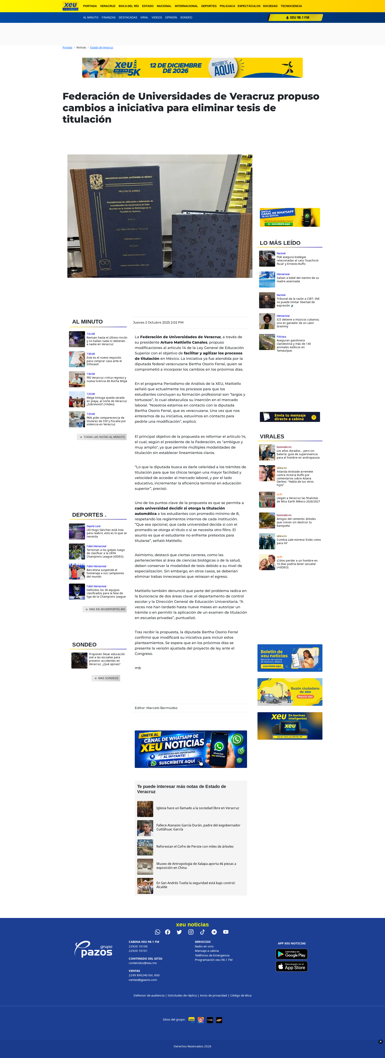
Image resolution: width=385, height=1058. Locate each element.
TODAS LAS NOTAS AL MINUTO (104, 437)
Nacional (164, 6)
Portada (90, 6)
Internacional (186, 6)
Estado (148, 6)
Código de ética (240, 995)
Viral (144, 17)
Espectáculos (249, 6)
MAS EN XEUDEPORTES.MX (106, 609)
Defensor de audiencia (149, 995)
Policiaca (227, 6)
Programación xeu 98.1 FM (214, 960)
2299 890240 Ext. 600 (144, 975)
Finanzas (109, 17)
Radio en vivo (204, 946)
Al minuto (90, 17)
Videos (157, 17)
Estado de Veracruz (101, 47)
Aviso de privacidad (213, 995)
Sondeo (186, 17)
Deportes (209, 6)
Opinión (171, 17)
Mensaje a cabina (207, 951)
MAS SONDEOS (108, 678)
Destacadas (128, 17)
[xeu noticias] (70, 6)
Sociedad (270, 6)
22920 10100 (138, 946)
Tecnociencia (291, 6)
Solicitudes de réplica (182, 995)
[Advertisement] (100, 475)
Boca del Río (129, 6)
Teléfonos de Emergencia (212, 955)
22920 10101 (138, 951)
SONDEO (84, 644)
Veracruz (108, 6)
